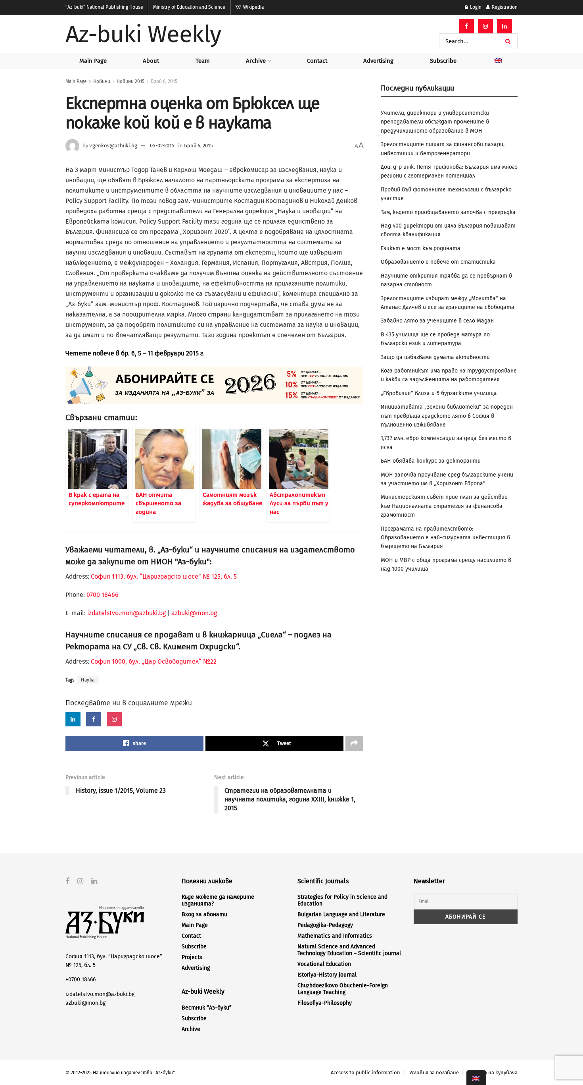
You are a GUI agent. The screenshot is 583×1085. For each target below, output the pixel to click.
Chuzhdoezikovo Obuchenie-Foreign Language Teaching (342, 989)
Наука (88, 680)
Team (203, 60)
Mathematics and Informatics (334, 935)
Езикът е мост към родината (420, 248)
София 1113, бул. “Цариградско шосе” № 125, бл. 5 (163, 576)
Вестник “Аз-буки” (207, 1007)
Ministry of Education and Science (189, 7)
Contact (317, 60)
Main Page (93, 60)
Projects (192, 957)
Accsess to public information (365, 1072)
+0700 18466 (80, 979)
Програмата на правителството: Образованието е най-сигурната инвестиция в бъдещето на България (445, 537)
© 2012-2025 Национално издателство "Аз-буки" (120, 1072)
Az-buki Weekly (143, 34)
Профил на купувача (493, 1072)
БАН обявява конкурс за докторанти (431, 461)
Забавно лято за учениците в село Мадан (437, 320)
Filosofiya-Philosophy (324, 1003)
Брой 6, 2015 (164, 81)
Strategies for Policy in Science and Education (342, 900)
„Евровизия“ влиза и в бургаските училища (439, 393)
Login (475, 7)
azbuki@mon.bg (194, 613)
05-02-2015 (162, 146)
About (151, 60)
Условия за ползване (434, 1072)
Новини (101, 81)
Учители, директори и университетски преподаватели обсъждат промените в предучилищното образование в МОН (435, 122)
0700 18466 (102, 594)
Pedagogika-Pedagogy (325, 925)
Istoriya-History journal (327, 974)
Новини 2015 (130, 81)
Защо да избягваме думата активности (435, 357)
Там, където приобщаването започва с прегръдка (448, 212)
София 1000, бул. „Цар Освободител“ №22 (154, 661)
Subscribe (443, 60)
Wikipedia (253, 7)
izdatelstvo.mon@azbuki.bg (126, 613)
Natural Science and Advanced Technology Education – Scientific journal (349, 950)
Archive (256, 60)
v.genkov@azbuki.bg (113, 146)
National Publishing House (104, 7)
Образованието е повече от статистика (438, 262)
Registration (504, 7)
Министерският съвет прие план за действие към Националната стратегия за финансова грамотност (444, 506)
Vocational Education (324, 964)
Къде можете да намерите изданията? (218, 900)
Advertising (378, 60)
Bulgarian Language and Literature (341, 914)
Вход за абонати (204, 914)
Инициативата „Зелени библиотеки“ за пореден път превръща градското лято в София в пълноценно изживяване (447, 415)
